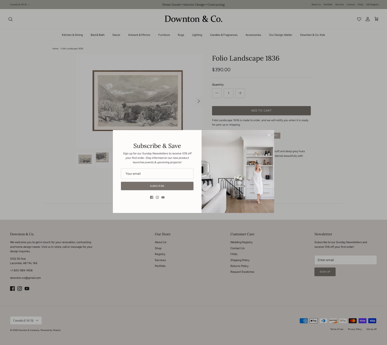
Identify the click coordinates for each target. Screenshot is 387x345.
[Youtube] (162, 197)
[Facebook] (151, 197)
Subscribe (157, 186)
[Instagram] (157, 197)
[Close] (269, 135)
